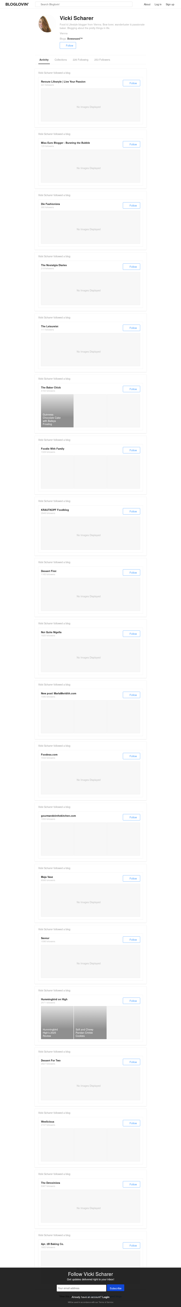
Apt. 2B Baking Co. (52, 1244)
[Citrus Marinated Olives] (123, 839)
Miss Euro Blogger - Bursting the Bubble (65, 142)
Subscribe (115, 1288)
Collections (61, 59)
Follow (69, 45)
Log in (158, 4)
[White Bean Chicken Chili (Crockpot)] (57, 472)
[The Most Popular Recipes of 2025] (57, 1144)
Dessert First (48, 571)
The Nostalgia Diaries (54, 265)
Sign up (170, 4)
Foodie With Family (52, 448)
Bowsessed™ (75, 38)
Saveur (45, 938)
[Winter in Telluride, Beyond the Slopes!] (57, 716)
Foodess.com (49, 754)
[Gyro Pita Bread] (90, 472)
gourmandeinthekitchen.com (58, 815)
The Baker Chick (51, 387)
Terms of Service (106, 1302)
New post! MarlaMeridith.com (58, 693)
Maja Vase (47, 877)
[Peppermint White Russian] (90, 716)
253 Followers (102, 59)
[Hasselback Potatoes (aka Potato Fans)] (90, 1144)
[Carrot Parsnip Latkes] (123, 1144)
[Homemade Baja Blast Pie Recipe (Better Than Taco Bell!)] (123, 1022)
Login (105, 1297)
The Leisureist (49, 326)
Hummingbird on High (54, 999)
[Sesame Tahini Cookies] (90, 839)
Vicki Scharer (45, 72)
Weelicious (47, 1121)
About (147, 4)
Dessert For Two (51, 1060)
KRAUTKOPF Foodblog (55, 510)
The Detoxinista (50, 1182)
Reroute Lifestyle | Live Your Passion (63, 81)
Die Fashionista (50, 204)
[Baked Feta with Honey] (57, 839)
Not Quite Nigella (51, 632)
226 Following (80, 59)
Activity (44, 59)
